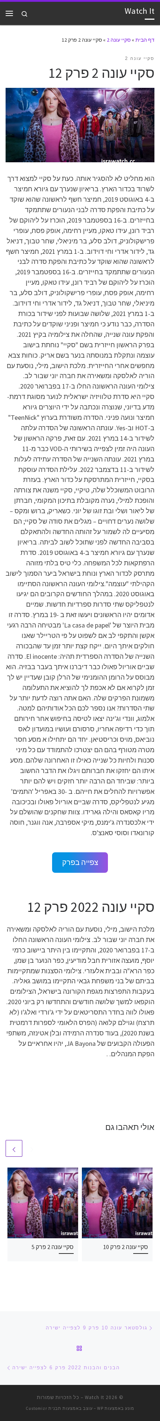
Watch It (94, 1397)
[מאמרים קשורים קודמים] (31, 1148)
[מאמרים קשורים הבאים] (14, 1148)
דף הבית (144, 39)
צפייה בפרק (80, 862)
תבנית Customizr (43, 1408)
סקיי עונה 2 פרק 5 (53, 1247)
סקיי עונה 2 (119, 39)
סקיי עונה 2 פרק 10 (125, 1247)
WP (100, 1408)
